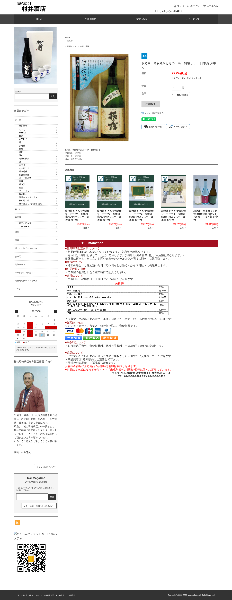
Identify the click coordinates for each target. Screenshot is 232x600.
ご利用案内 (90, 19)
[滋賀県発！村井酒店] (31, 11)
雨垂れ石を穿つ (26, 223)
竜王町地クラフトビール (26, 280)
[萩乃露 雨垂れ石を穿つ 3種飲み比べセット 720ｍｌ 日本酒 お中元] (205, 191)
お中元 (18, 256)
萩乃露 (70, 41)
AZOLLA (23, 139)
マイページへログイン (188, 6)
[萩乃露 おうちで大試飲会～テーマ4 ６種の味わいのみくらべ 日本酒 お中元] (77, 191)
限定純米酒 (24, 175)
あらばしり (24, 168)
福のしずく (20, 209)
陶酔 (21, 149)
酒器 (17, 240)
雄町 (21, 152)
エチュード (24, 226)
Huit (21, 136)
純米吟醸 (23, 171)
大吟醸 (22, 145)
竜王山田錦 (24, 158)
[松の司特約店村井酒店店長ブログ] (31, 410)
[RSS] (17, 523)
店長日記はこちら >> (46, 467)
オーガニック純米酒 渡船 (30, 204)
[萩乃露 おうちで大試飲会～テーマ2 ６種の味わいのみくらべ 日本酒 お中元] (141, 191)
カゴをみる (212, 6)
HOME (39, 19)
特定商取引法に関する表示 (54, 595)
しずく (22, 129)
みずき (22, 165)
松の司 (18, 120)
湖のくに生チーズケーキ (26, 248)
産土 (21, 187)
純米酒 (22, 184)
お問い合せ (141, 19)
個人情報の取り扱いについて (28, 595)
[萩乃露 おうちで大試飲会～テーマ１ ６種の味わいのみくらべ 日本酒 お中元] (173, 191)
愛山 (21, 155)
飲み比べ (23, 194)
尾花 (21, 181)
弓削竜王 (23, 126)
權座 (17, 232)
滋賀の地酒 (84, 46)
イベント (19, 289)
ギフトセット (25, 191)
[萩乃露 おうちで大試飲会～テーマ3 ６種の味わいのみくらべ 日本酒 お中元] (109, 191)
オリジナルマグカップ (25, 272)
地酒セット (71, 46)
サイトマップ (192, 19)
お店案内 (71, 595)
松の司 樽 (24, 200)
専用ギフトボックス (28, 197)
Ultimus (22, 133)
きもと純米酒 (25, 178)
